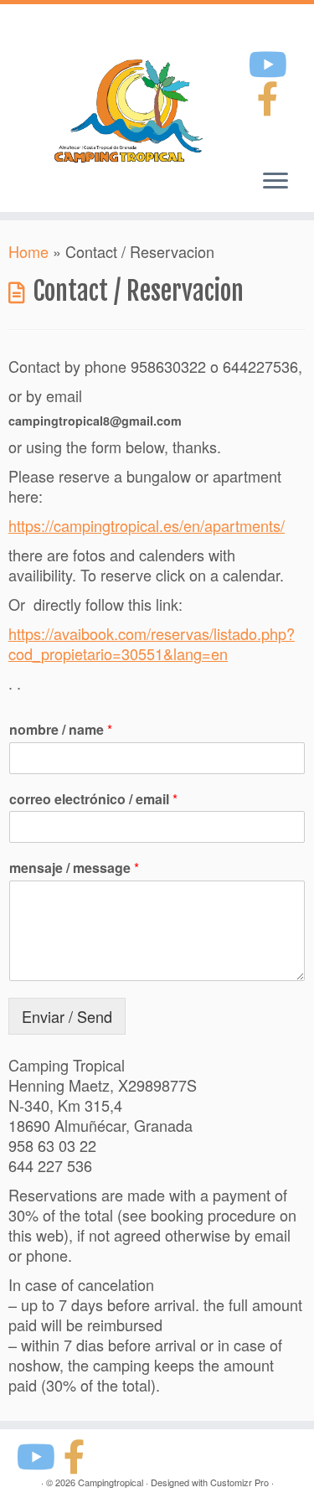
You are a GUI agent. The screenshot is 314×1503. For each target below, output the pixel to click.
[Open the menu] (275, 181)
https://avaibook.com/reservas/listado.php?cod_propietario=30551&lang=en (151, 643)
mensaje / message (74, 868)
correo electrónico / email (93, 799)
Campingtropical (110, 1482)
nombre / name (60, 730)
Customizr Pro (239, 1482)
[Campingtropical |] (125, 108)
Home (28, 251)
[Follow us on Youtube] (270, 62)
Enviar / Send (67, 1016)
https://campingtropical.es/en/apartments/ (146, 525)
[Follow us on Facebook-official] (270, 96)
